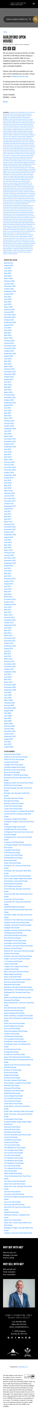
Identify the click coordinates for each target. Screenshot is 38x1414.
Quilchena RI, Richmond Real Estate (17, 1065)
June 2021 (8, 410)
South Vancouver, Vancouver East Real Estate (14, 221)
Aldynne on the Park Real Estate (15, 757)
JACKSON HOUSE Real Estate (11, 165)
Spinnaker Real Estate (8, 224)
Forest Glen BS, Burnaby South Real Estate (18, 152)
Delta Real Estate (20, 143)
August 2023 (8, 356)
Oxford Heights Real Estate (16, 195)
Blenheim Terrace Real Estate (10, 117)
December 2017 (10, 498)
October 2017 (9, 503)
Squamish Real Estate (20, 224)
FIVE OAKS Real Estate (12, 886)
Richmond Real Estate (12, 1078)
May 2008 (7, 718)
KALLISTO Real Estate (25, 165)
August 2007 (8, 739)
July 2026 (7, 268)
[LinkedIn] (22, 1337)
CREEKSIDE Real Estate (9, 143)
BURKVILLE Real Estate (9, 122)
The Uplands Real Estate (13, 1168)
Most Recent (8, 263)
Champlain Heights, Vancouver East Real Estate (15, 133)
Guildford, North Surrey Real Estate (26, 160)
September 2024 (10, 322)
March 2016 (8, 550)
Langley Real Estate (25, 176)
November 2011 (10, 641)
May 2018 (7, 485)
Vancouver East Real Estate (14, 1194)
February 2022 (9, 395)
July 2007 (7, 742)
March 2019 (8, 459)
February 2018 (9, 493)
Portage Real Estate (21, 202)
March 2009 (8, 700)
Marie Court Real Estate (12, 977)
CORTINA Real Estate (15, 141)
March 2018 (8, 491)
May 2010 (7, 679)
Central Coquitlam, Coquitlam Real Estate (13, 129)
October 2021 (9, 400)
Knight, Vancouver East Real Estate (17, 959)
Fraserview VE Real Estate (28, 153)
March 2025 (8, 307)
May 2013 (7, 610)
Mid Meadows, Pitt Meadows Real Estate (18, 990)
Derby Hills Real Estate (12, 863)
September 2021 (10, 403)
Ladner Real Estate (28, 174)
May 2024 (7, 333)
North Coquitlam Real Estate (14, 1013)
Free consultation (9, 1274)
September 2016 (10, 534)
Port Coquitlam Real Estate (21, 198)
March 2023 (8, 366)
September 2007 (10, 736)
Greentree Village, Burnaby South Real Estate (14, 159)
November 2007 (10, 731)
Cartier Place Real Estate (13, 127)
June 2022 (8, 384)
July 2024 (7, 328)
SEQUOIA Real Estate (27, 214)
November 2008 (10, 708)
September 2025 (10, 291)
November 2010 (10, 666)
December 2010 (10, 664)
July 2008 (7, 713)
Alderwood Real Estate (15, 112)
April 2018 (7, 488)
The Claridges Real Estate (13, 1150)
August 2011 (8, 648)
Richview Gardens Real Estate (17, 210)
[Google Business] (26, 1337)
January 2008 (9, 729)
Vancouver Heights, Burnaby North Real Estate (23, 243)
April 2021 (7, 416)
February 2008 (9, 726)
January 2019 (9, 465)
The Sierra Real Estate (20, 234)
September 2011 (10, 646)
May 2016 (7, 545)
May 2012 (7, 630)
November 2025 (10, 286)
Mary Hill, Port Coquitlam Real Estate (22, 179)
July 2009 (7, 692)
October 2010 (9, 669)
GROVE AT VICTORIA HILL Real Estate (18, 920)
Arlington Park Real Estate (9, 115)
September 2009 (10, 690)
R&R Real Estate (19, 207)
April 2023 (7, 364)
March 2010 (8, 682)
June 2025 (8, 299)
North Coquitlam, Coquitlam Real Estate (24, 191)
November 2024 (10, 317)
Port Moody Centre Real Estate (15, 1041)
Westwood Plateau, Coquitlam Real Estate (13, 248)
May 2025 (7, 302)
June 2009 (8, 695)
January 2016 (9, 555)
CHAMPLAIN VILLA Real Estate (21, 134)
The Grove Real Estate (27, 231)
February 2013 (9, 617)
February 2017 (9, 524)
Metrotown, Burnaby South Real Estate (12, 183)
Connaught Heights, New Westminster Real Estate (15, 140)
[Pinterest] (29, 1337)
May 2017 (7, 516)
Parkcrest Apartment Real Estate (12, 196)
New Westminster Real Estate (15, 1008)
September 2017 (10, 506)
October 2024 (9, 320)
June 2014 (8, 589)
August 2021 (8, 405)
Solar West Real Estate (12, 1101)
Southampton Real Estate (13, 1119)
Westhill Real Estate (27, 246)
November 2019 (10, 441)
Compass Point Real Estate (25, 138)
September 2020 (10, 428)
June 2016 (8, 542)
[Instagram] (12, 1337)
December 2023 (10, 346)
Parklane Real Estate (26, 196)
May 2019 (7, 454)
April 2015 (7, 576)
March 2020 (8, 436)
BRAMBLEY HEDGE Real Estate (11, 119)
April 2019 (7, 457)
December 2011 (10, 638)
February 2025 (9, 309)
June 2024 (8, 330)
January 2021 (9, 423)
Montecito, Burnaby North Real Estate (16, 186)
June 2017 (8, 514)
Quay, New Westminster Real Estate (19, 203)
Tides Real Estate (14, 236)
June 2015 (8, 571)
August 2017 (8, 509)
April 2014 (7, 594)
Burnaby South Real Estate (14, 803)
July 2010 (7, 674)
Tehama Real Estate (24, 227)
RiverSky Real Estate (20, 212)
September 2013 (10, 604)
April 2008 (7, 721)
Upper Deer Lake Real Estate (17, 240)
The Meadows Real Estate (21, 233)
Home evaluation (9, 1272)
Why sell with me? (9, 1269)
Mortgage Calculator (10, 1255)
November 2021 (10, 397)
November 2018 (10, 470)
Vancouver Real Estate (23, 241)
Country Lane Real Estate (27, 141)
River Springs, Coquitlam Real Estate (17, 1083)
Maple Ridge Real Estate (24, 177)
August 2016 (8, 537)
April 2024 (7, 335)
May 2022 (7, 387)
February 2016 (9, 553)
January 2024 (9, 343)
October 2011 (9, 643)
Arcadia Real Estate (26, 114)
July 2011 (7, 651)
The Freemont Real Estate (13, 231)
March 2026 (8, 278)
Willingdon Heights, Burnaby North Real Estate (14, 252)
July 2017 (7, 511)
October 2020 (9, 426)
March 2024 (8, 338)
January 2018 (9, 496)
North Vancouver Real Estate (14, 1023)
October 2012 (9, 622)
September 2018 (10, 475)
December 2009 (10, 685)
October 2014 (9, 581)
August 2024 (8, 325)
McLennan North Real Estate (10, 181)
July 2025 (7, 297)
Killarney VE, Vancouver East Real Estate (14, 171)
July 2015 (7, 568)
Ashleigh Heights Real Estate (24, 115)
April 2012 (7, 633)
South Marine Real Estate (16, 217)
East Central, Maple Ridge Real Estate (16, 148)
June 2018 (8, 483)
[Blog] (8, 1337)
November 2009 (10, 687)
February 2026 (9, 281)
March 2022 (8, 392)
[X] (15, 1337)
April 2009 (7, 698)
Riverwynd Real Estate (12, 1088)
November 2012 (10, 620)
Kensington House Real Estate (10, 167)
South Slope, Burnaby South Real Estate (22, 219)
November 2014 (10, 578)
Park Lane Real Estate (29, 195)
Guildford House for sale (19, 76)
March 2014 (8, 597)
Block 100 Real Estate (24, 117)
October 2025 (9, 289)
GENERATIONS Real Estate (14, 907)
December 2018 (10, 467)
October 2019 (9, 444)
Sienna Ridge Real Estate (9, 215)
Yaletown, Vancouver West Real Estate (18, 1233)
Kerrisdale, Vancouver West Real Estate (13, 169)
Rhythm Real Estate (22, 208)
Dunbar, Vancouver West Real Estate (17, 876)
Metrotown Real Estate (24, 181)
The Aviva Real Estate (12, 1145)
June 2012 (8, 628)
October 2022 (9, 377)
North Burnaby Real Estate (23, 190)
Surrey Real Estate (11, 1137)
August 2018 (8, 478)
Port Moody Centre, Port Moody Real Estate (24, 200)
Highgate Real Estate (28, 162)
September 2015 (10, 563)
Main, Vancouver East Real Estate (16, 972)
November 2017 (10, 501)
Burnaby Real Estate (18, 126)
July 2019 (7, 449)
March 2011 (8, 659)
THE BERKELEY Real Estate (17, 229)
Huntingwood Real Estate (28, 164)
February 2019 (9, 462)
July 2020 (7, 431)
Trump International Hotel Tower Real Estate (14, 238)
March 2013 (8, 615)
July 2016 (7, 540)
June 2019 (8, 452)
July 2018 (7, 480)
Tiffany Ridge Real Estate (25, 236)
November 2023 (10, 348)
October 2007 (9, 734)
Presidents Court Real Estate (14, 1054)
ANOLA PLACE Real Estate (14, 114)
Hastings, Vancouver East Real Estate (13, 162)
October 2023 (9, 351)
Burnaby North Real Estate (13, 798)
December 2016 (10, 527)
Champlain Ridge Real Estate (15, 827)
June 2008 (8, 716)
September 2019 (10, 447)
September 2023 (10, 353)
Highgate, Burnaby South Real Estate (12, 164)
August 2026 (8, 265)
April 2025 (7, 304)
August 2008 (8, 710)
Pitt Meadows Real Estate (13, 1036)
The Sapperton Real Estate (14, 1163)
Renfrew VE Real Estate (13, 1070)
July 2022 (7, 382)
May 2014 (7, 591)
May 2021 (7, 413)
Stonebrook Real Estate (12, 1132)
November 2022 (10, 374)
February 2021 (9, 421)
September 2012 (10, 625)
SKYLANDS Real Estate (22, 215)
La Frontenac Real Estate (16, 174)
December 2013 (10, 599)
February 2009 (9, 703)
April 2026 (7, 276)
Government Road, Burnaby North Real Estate (21, 157)
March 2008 (8, 723)
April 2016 (7, 547)
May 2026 (7, 273)
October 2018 (9, 472)
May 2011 (7, 653)
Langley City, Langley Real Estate (11, 176)
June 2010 (8, 677)
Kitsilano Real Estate (30, 171)
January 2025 (9, 312)
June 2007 (8, 744)
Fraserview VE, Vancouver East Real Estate (14, 155)
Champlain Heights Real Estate (25, 131)
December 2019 (10, 439)
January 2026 (9, 284)
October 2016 (9, 532)
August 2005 (8, 747)
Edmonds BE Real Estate (19, 150)
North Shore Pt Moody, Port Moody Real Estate (14, 193)
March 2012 (8, 635)
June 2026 (8, 271)
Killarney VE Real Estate (29, 169)
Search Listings (8, 1258)
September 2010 (10, 672)
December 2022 (10, 372)
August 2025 (8, 294)
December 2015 (10, 558)
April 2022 (7, 390)
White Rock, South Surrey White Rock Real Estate (19, 250)
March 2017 (8, 522)
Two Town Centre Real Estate (14, 1181)
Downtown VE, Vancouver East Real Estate (18, 145)
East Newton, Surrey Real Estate (16, 881)
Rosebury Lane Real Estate (14, 214)
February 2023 (9, 369)
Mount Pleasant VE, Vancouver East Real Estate (19, 188)
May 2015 (7, 573)
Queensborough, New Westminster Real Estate (15, 205)
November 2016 (10, 529)
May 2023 (7, 361)
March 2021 (8, 418)
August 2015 (8, 566)
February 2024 (9, 340)
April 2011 (7, 656)
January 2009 (9, 705)
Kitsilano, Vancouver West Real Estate (12, 172)
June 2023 (8, 359)
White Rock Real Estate (12, 1220)
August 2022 (8, 379)
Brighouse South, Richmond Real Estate (23, 121)
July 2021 (7, 408)
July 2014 (7, 586)
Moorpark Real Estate (12, 1000)
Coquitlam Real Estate (12, 850)
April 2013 (7, 612)
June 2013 (8, 607)
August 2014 (8, 584)
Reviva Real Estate (12, 208)
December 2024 (10, 315)
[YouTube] (19, 1337)
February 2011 (9, 661)
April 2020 (7, 434)
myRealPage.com (22, 1367)
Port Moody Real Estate (9, 202)
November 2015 (10, 560)
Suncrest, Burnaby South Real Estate (16, 226)
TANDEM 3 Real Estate (13, 227)
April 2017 (7, 519)
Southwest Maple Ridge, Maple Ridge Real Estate (22, 222)
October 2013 (9, 602)
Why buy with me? (9, 1252)
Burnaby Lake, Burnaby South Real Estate (17, 124)
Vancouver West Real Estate (23, 245)
